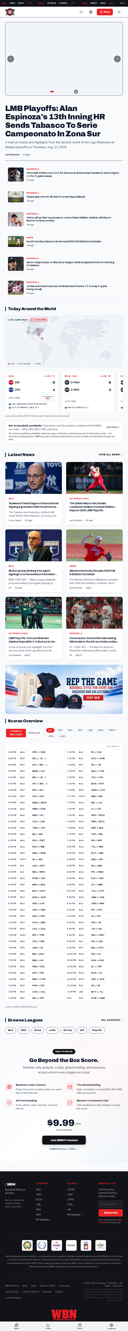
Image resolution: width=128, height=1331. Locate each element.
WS (82, 1030)
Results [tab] (34, 733)
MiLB (100, 730)
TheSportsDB (37, 416)
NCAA (37, 1030)
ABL (69, 1209)
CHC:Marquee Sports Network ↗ (28, 404)
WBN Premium (12, 1285)
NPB (80, 730)
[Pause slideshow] (76, 92)
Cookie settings (13, 1297)
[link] (31, 392)
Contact (59, 1291)
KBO (70, 730)
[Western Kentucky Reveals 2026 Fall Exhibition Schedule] (94, 561)
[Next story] (117, 59)
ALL (50, 730)
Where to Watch (47, 1285)
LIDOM (70, 1189)
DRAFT (112, 730)
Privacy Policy (12, 1291)
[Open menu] (119, 12)
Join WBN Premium (64, 1140)
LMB (90, 730)
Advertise (47, 1291)
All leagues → (44, 1219)
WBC (24, 1030)
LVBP (70, 1194)
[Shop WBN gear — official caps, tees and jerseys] (64, 689)
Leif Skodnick (76, 520)
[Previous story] (10, 59)
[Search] (81, 12)
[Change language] (91, 12)
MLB (21, 416)
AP (10, 588)
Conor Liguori (15, 520)
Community (64, 1285)
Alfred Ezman (76, 588)
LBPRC (71, 1199)
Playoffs (97, 1030)
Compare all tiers (64, 1149)
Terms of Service (30, 1291)
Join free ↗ (112, 427)
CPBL (51, 736)
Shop (25, 1285)
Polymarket (64, 416)
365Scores (32, 1007)
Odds (33, 1285)
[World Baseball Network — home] (10, 12)
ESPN (26, 416)
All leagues (112, 1020)
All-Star (67, 1030)
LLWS (62, 736)
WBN (11, 1184)
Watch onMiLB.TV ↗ (77, 407)
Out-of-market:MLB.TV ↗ (24, 407)
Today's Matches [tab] (16, 733)
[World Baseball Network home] (64, 1315)
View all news (111, 454)
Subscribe (111, 1213)
